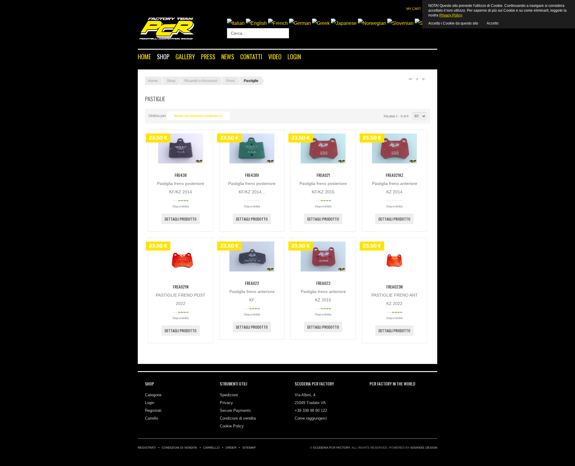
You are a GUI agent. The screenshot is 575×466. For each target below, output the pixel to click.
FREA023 (323, 283)
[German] (300, 23)
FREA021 (323, 175)
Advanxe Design (423, 447)
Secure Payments (235, 410)
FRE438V (252, 175)
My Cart (413, 8)
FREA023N (394, 286)
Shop (163, 56)
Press (208, 56)
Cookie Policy (232, 426)
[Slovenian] (400, 23)
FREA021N (180, 286)
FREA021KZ (394, 175)
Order (231, 447)
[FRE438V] (251, 162)
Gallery (185, 56)
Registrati (153, 410)
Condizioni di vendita (238, 418)
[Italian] (236, 23)
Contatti (251, 56)
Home (144, 56)
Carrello (151, 418)
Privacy (226, 402)
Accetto (493, 23)
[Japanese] (344, 23)
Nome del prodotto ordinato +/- (198, 116)
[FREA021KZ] (394, 162)
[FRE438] (180, 162)
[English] (256, 23)
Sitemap (249, 447)
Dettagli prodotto (180, 218)
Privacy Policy (450, 15)
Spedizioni (229, 395)
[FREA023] (323, 270)
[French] (278, 23)
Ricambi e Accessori (200, 81)
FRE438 (181, 175)
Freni (230, 81)
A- (423, 79)
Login (294, 56)
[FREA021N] (180, 273)
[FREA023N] (394, 273)
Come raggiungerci (311, 418)
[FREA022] (251, 270)
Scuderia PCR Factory (331, 447)
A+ (410, 79)
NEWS (227, 56)
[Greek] (321, 23)
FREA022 (252, 283)
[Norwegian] (372, 23)
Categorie (153, 395)
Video (275, 56)
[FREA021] (323, 162)
